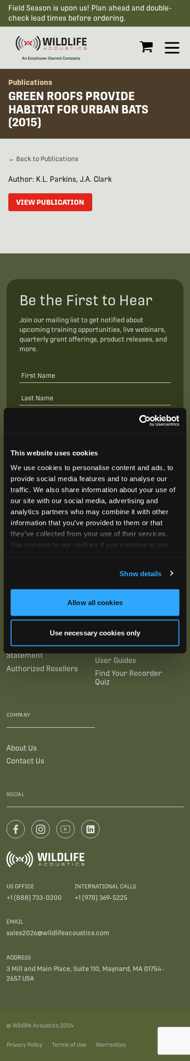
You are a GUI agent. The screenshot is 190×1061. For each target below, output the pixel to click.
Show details (140, 573)
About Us (21, 748)
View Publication (50, 202)
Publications (30, 82)
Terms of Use (69, 1045)
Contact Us (25, 761)
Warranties (111, 1045)
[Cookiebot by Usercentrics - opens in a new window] (139, 421)
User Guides (115, 660)
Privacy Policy (24, 1045)
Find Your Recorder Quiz (128, 677)
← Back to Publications (43, 159)
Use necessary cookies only (95, 632)
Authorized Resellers (42, 668)
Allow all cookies (95, 602)
